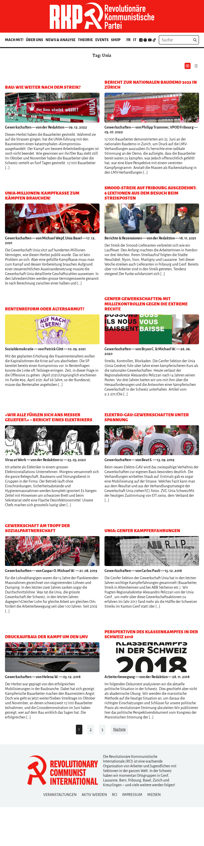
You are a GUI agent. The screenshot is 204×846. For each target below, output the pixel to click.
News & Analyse (60, 40)
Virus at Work (15, 460)
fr (128, 40)
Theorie (85, 40)
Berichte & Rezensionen (123, 238)
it (134, 40)
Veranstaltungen (60, 795)
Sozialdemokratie (19, 349)
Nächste (119, 729)
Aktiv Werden (94, 795)
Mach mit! (14, 40)
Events (101, 40)
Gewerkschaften (18, 127)
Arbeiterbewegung (119, 677)
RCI (114, 795)
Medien (154, 795)
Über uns (34, 40)
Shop (115, 40)
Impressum (132, 795)
